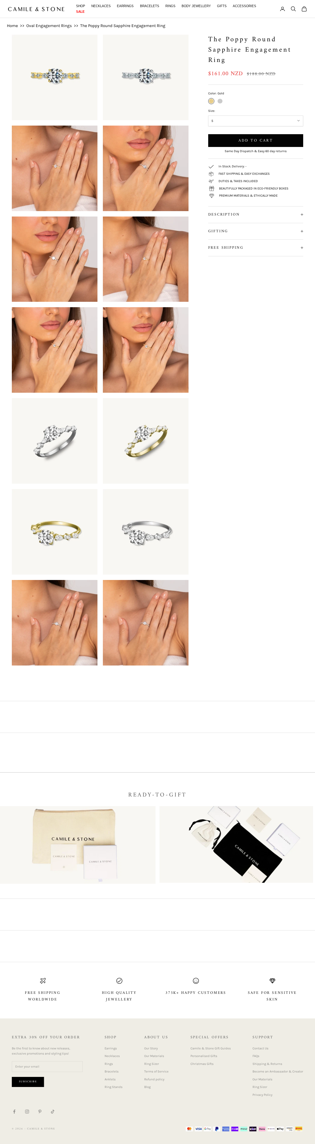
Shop (80, 6)
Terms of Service (156, 1071)
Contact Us (260, 1048)
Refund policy (154, 1079)
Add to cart (255, 140)
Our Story (151, 1048)
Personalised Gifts (203, 1056)
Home (12, 25)
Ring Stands (114, 1087)
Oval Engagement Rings (49, 25)
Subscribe (28, 1081)
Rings (170, 6)
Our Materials (154, 1056)
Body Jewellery (196, 6)
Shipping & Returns (267, 1064)
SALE (80, 11)
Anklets (110, 1079)
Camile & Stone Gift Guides (210, 1048)
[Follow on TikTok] (52, 1111)
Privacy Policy (262, 1095)
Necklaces (101, 6)
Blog (147, 1087)
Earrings (125, 6)
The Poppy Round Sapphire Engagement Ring (122, 25)
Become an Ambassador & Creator (277, 1071)
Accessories (244, 6)
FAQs (255, 1056)
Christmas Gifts (202, 1064)
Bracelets (149, 6)
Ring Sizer (151, 1064)
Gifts (222, 6)
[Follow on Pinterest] (39, 1111)
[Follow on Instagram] (27, 1111)
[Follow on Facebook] (14, 1111)
